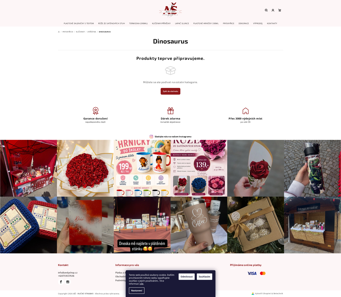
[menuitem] (79, 23)
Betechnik (278, 293)
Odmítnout (187, 276)
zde (142, 283)
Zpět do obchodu (170, 91)
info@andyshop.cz (67, 272)
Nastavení (136, 290)
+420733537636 (66, 275)
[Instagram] (68, 282)
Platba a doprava (124, 272)
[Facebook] (61, 282)
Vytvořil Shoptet (263, 293)
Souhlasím (204, 276)
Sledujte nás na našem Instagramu (173, 136)
